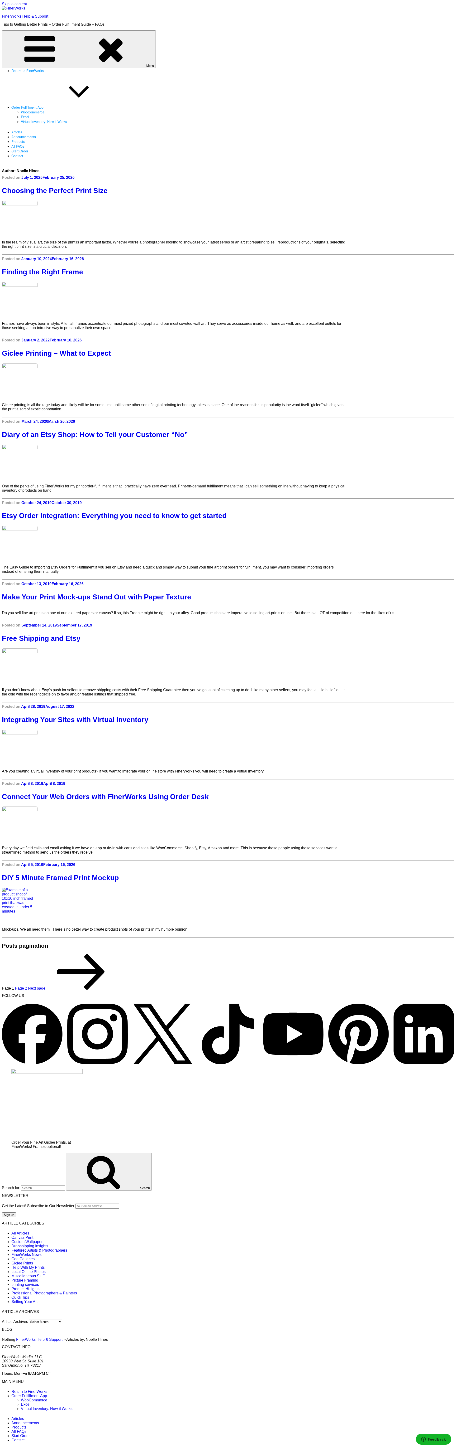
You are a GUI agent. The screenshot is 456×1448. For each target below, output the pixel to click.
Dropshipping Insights (29, 1246)
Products (18, 141)
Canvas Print (22, 1237)
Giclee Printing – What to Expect (56, 353)
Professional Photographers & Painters (44, 1293)
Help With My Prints (28, 1267)
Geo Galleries (23, 1259)
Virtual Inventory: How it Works (44, 121)
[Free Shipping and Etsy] (59, 666)
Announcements (23, 136)
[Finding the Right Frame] (59, 300)
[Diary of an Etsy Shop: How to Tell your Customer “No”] (59, 462)
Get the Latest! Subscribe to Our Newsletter (38, 1206)
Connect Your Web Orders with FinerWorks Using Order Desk (105, 797)
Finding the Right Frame (42, 272)
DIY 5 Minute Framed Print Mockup (60, 878)
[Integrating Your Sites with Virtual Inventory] (59, 747)
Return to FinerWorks (27, 70)
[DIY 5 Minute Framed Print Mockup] (59, 905)
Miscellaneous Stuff (27, 1276)
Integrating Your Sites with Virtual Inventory (75, 720)
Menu (150, 66)
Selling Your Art (24, 1302)
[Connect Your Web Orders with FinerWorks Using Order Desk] (59, 824)
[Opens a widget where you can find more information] (433, 1440)
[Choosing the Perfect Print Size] (59, 218)
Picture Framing (24, 1280)
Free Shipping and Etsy (41, 638)
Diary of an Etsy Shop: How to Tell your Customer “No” (95, 434)
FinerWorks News (26, 1255)
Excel (25, 116)
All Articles (20, 1233)
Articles (16, 132)
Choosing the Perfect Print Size (55, 190)
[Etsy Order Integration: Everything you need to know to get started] (59, 543)
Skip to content (14, 4)
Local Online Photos (28, 1272)
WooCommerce (32, 112)
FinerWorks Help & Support (25, 16)
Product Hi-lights (25, 1289)
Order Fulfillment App (27, 107)
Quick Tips (20, 1297)
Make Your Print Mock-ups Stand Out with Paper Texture (96, 597)
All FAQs (17, 146)
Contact (17, 155)
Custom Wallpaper (27, 1242)
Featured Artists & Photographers (39, 1250)
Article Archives (15, 1322)
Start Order (19, 151)
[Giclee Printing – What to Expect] (59, 381)
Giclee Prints (22, 1263)
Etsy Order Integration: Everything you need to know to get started (114, 516)
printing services (25, 1285)
